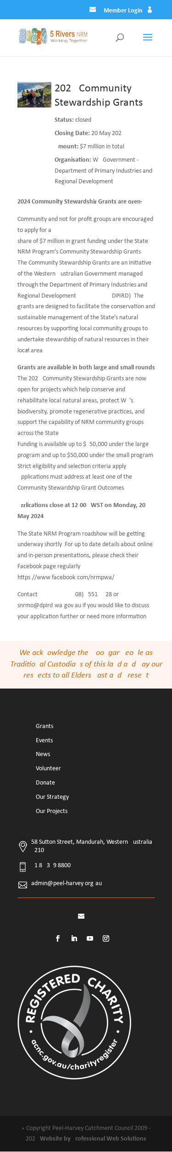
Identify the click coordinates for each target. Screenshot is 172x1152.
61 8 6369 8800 (51, 865)
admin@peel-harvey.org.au (66, 883)
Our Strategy (52, 797)
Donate (45, 782)
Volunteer (48, 768)
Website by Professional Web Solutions (93, 1138)
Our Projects (51, 811)
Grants (44, 726)
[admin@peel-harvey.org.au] (93, 11)
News (43, 754)
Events (44, 740)
